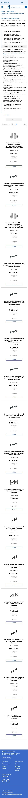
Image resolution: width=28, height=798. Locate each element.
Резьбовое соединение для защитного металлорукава (11, 61)
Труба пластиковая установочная (11, 63)
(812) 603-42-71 (6, 774)
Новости (4, 766)
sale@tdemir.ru (5, 776)
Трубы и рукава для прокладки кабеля (10, 18)
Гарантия (17, 768)
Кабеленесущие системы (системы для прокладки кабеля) (12, 14)
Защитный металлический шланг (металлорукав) (14, 90)
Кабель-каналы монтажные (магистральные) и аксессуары (12, 35)
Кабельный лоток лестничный (12, 108)
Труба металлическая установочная (11, 96)
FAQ (22, 2)
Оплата (17, 764)
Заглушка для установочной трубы (11, 98)
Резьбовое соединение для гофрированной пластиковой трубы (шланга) (12, 66)
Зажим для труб (7, 85)
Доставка (17, 766)
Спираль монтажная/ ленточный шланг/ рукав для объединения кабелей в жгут (14, 80)
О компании (5, 761)
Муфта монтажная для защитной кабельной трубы (14, 49)
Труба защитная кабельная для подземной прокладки (15, 83)
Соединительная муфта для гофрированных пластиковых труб (13, 93)
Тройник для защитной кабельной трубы (12, 73)
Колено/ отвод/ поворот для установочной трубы (14, 51)
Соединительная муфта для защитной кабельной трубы (14, 78)
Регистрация (6, 2)
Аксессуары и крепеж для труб (12, 31)
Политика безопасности (7, 792)
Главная (3, 11)
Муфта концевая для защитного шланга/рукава (14, 68)
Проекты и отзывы (6, 764)
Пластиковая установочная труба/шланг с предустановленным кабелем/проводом (12, 101)
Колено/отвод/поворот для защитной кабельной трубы (13, 58)
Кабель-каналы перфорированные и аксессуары (13, 43)
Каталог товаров (10, 11)
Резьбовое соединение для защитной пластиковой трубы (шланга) (14, 88)
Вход (2, 2)
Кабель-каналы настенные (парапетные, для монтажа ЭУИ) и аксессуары (14, 39)
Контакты (17, 770)
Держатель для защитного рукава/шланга (13, 71)
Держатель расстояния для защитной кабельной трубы (14, 54)
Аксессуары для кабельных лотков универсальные (13, 105)
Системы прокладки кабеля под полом (14, 111)
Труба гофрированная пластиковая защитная (13, 75)
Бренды (4, 768)
